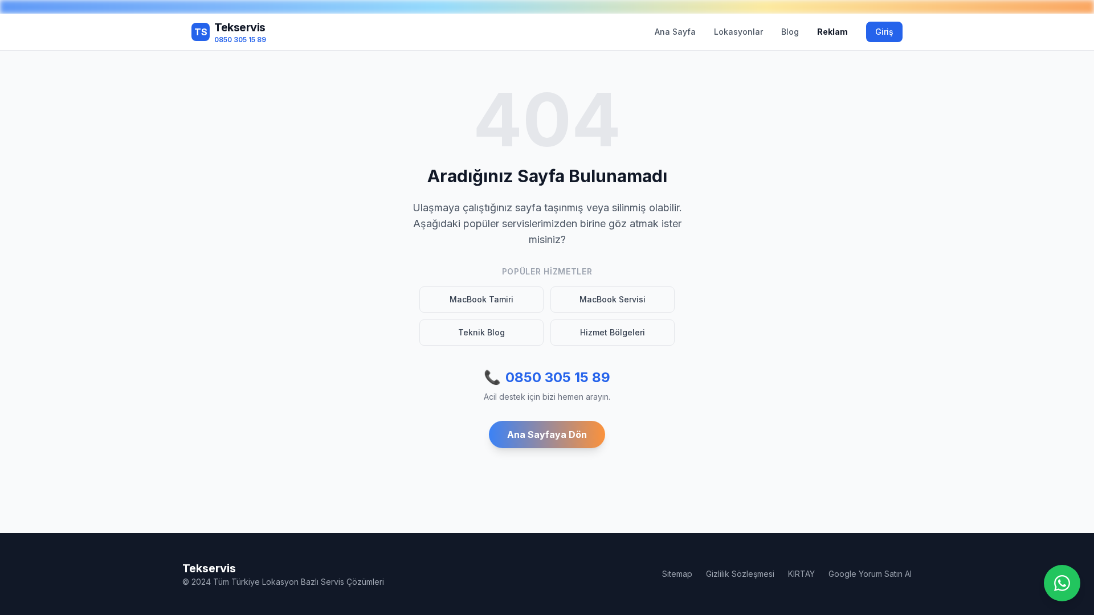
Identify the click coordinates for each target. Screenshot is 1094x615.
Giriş (884, 31)
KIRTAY (801, 574)
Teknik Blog (481, 332)
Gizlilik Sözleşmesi (740, 574)
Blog (790, 31)
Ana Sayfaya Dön (547, 434)
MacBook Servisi (612, 299)
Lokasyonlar (738, 31)
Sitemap (677, 574)
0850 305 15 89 (547, 377)
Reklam (832, 31)
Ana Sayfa (675, 31)
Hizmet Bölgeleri (612, 332)
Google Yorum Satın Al (870, 574)
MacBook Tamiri (481, 299)
